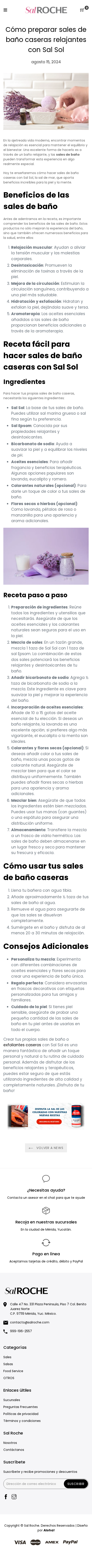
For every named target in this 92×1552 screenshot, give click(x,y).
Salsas (8, 1364)
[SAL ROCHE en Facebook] (5, 1497)
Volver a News (49, 1148)
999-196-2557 (21, 1331)
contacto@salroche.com (29, 1322)
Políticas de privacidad (20, 1414)
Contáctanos (13, 1449)
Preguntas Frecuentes (20, 1407)
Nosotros (10, 1443)
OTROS (8, 1378)
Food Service (13, 1371)
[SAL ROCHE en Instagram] (14, 1497)
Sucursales (11, 1400)
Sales (7, 1357)
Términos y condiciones (22, 1421)
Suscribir (75, 1484)
